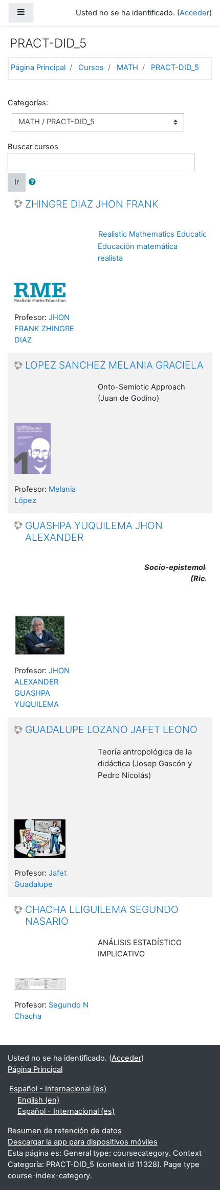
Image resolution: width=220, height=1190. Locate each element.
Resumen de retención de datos (65, 1130)
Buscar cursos (33, 146)
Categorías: (28, 102)
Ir (16, 182)
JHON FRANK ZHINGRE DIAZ (44, 329)
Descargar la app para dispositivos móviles (83, 1142)
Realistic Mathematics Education (155, 234)
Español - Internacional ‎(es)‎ (57, 1088)
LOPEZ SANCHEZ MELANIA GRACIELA (114, 365)
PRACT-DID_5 (175, 67)
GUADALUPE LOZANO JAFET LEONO (111, 730)
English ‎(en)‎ (38, 1100)
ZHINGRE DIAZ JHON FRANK (91, 204)
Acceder (194, 12)
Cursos (91, 67)
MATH (127, 67)
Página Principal (38, 67)
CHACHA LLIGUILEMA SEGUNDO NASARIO (102, 915)
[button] (34, 182)
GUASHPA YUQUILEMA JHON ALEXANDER (94, 531)
